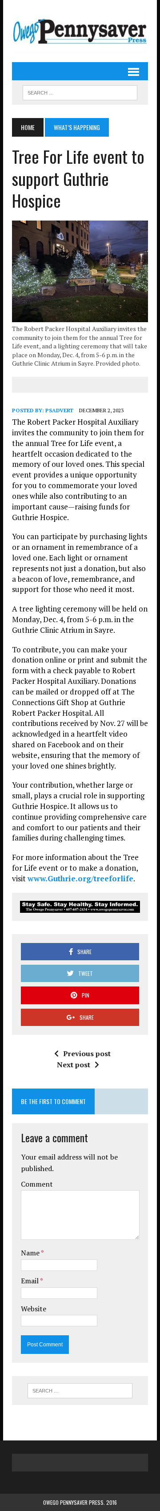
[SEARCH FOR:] (80, 91)
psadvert (59, 410)
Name (31, 1253)
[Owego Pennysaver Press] (80, 31)
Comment (37, 1184)
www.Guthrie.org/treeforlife (80, 878)
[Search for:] (80, 1390)
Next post (73, 1064)
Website (33, 1309)
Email (30, 1281)
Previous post (87, 1053)
